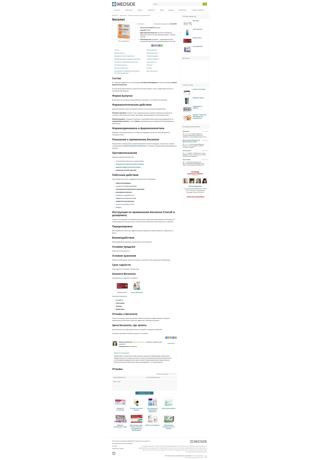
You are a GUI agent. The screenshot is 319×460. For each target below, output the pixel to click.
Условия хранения (153, 59)
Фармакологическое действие (124, 56)
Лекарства (151, 10)
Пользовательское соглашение (122, 443)
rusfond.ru (195, 175)
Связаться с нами (118, 448)
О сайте (114, 446)
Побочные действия (120, 68)
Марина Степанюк (139, 342)
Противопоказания (120, 65)
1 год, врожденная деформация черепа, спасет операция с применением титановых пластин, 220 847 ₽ (195, 189)
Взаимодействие (152, 53)
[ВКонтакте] (152, 46)
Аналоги (149, 65)
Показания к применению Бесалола (126, 62)
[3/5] (141, 24)
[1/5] (138, 24)
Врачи (162, 10)
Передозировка (152, 50)
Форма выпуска (119, 53)
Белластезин (122, 292)
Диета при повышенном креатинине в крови (191, 141)
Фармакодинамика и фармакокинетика (127, 59)
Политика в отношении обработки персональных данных (131, 441)
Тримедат (186, 131)
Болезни (116, 10)
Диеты (140, 10)
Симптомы (128, 10)
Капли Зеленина (137, 292)
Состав (116, 50)
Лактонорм (186, 151)
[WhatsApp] (162, 46)
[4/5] (142, 24)
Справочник (182, 10)
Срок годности (151, 62)
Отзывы (149, 68)
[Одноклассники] (155, 46)
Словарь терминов (198, 10)
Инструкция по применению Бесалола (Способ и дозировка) (126, 72)
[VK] (113, 453)
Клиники (171, 10)
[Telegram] (157, 46)
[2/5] (139, 24)
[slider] (173, 374)
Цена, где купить (152, 71)
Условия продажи (152, 56)
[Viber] (159, 46)
